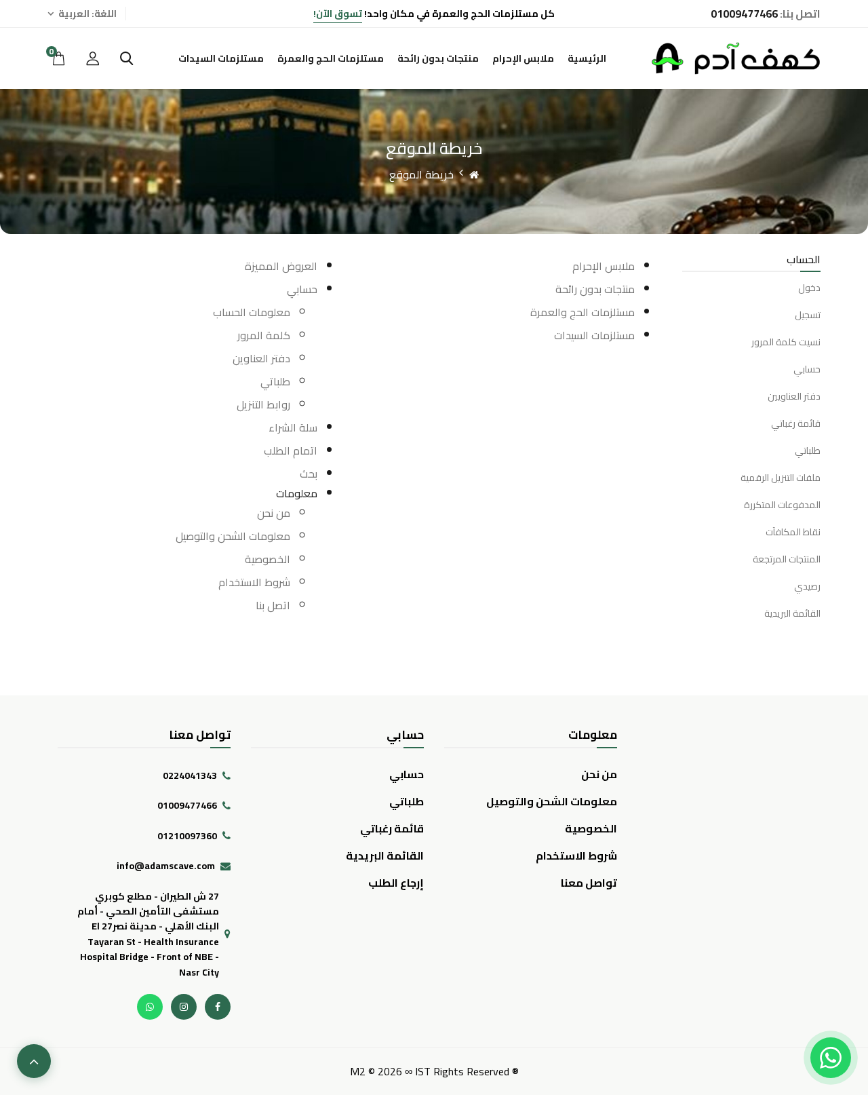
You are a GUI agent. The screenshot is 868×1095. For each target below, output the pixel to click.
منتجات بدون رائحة (438, 58)
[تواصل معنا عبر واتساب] (830, 1057)
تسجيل (808, 315)
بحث (308, 473)
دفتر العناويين (794, 396)
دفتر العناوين (261, 358)
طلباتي (808, 450)
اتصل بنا (273, 605)
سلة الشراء (293, 427)
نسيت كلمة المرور (786, 342)
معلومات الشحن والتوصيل (233, 536)
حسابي (807, 369)
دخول (809, 288)
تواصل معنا (589, 882)
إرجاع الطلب (396, 882)
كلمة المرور (263, 335)
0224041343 (190, 775)
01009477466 (187, 805)
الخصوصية (267, 559)
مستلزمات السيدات (221, 58)
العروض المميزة (281, 266)
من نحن (273, 513)
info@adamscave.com (166, 866)
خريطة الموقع (421, 174)
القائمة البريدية (792, 613)
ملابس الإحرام (523, 58)
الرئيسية (587, 58)
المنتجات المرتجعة (787, 559)
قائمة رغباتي (796, 423)
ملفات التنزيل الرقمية (781, 477)
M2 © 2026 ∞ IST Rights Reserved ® (434, 1071)
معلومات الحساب (251, 312)
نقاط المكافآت (793, 532)
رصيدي (807, 586)
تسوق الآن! (337, 13)
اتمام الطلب (290, 450)
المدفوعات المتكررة (782, 505)
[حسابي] (93, 58)
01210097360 (187, 836)
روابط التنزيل (263, 404)
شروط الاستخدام (254, 582)
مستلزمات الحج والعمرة (330, 58)
